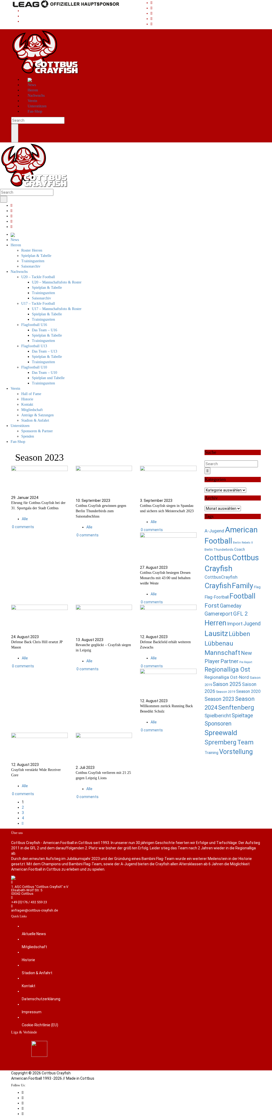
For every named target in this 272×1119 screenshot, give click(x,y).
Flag (257, 587)
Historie (28, 960)
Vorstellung (236, 752)
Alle (25, 519)
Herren (215, 623)
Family (242, 585)
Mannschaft (222, 652)
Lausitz (216, 633)
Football (243, 596)
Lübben (239, 634)
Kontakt (28, 986)
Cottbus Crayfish (56, 1073)
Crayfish (218, 585)
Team (245, 742)
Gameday (230, 606)
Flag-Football (217, 597)
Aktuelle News (34, 934)
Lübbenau (219, 643)
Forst (212, 605)
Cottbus (218, 557)
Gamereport (218, 614)
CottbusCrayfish (221, 577)
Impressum (31, 1012)
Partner (229, 661)
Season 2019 (225, 692)
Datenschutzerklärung (41, 999)
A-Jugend (214, 530)
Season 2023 (219, 699)
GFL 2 (240, 614)
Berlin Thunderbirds (219, 550)
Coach (239, 549)
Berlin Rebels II (243, 542)
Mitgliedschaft (34, 947)
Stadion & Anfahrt (37, 973)
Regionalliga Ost (227, 669)
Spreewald (221, 732)
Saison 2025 (227, 684)
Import (235, 624)
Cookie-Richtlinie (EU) (40, 1025)
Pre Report (245, 662)
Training (211, 753)
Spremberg (220, 742)
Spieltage (242, 716)
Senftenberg (236, 707)
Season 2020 (248, 691)
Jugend (252, 624)
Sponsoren (218, 723)
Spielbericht (218, 716)
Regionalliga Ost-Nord (227, 677)
